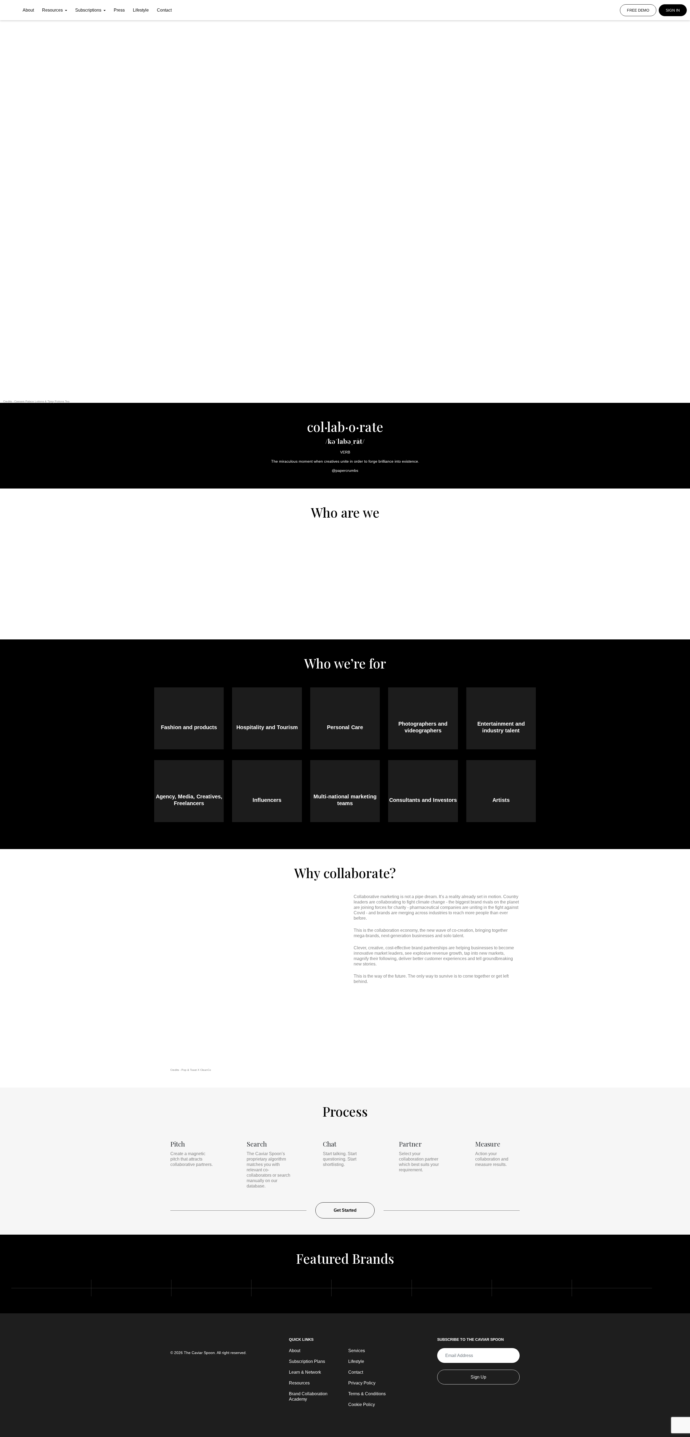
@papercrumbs (345, 470)
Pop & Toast (189, 1069)
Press (119, 10)
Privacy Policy (361, 1383)
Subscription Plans (307, 1361)
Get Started (345, 1210)
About (28, 10)
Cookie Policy (361, 1404)
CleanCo (205, 1069)
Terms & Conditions (367, 1393)
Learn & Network (305, 1372)
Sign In (673, 10)
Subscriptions (88, 10)
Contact (164, 10)
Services (356, 1350)
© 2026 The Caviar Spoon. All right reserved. (208, 1353)
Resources (53, 10)
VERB (345, 452)
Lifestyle (141, 10)
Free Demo (638, 10)
